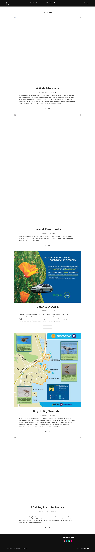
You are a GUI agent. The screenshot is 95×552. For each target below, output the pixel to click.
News (56, 3)
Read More (47, 108)
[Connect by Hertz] (47, 252)
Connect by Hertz (47, 306)
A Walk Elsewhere (47, 88)
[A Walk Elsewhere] (47, 18)
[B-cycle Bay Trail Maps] (47, 333)
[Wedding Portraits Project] (47, 438)
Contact (62, 3)
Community (39, 3)
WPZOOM (86, 548)
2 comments (53, 511)
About (32, 3)
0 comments (52, 92)
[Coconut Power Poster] (47, 115)
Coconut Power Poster (47, 229)
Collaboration (48, 3)
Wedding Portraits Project (47, 507)
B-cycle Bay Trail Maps (47, 411)
